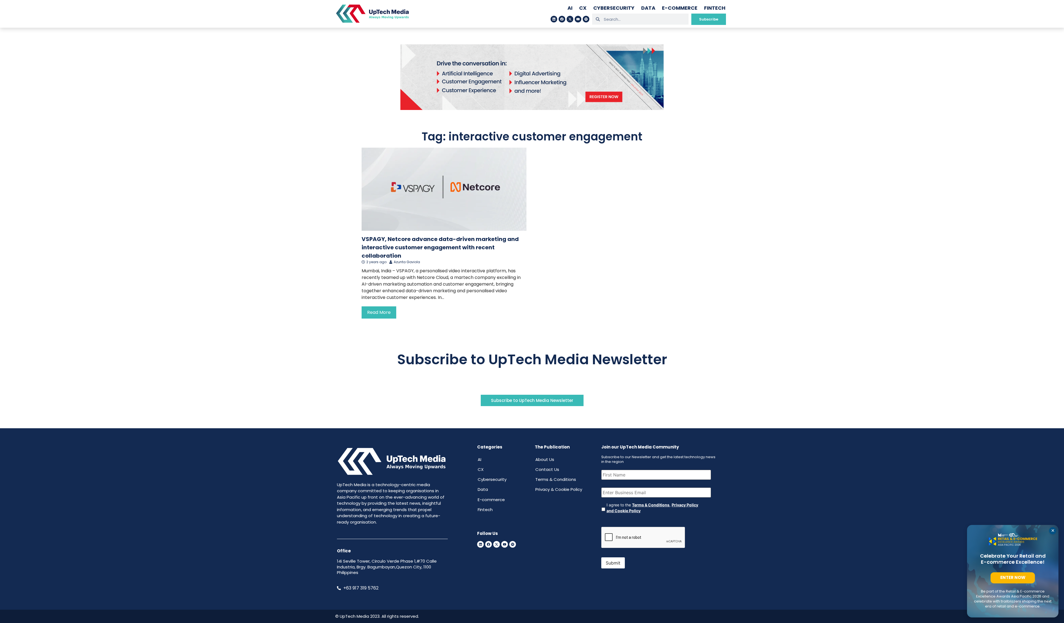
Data (648, 7)
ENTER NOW (1012, 577)
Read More (379, 312)
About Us (544, 459)
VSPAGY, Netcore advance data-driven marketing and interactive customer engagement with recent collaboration (440, 247)
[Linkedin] (554, 19)
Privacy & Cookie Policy (558, 489)
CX (583, 7)
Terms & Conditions (555, 479)
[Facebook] (562, 19)
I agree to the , (652, 507)
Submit (613, 563)
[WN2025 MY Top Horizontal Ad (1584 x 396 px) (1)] (532, 108)
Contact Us (547, 469)
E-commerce (679, 7)
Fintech (714, 7)
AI (569, 7)
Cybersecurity (614, 7)
